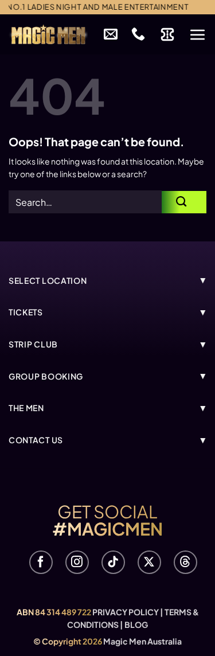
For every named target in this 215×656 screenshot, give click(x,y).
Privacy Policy (125, 612)
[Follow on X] (149, 562)
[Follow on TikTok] (113, 562)
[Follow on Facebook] (41, 562)
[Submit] (184, 202)
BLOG (136, 624)
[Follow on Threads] (185, 562)
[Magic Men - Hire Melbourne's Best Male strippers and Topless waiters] (48, 34)
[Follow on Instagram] (77, 562)
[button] (197, 34)
